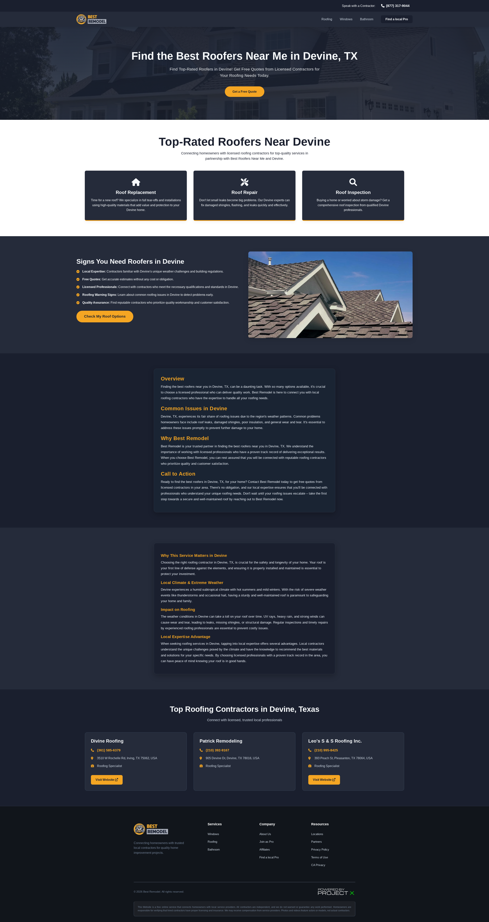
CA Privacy (318, 865)
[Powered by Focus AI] (336, 892)
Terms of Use (319, 857)
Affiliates (264, 849)
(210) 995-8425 (326, 750)
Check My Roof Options (105, 316)
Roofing (326, 19)
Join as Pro (266, 841)
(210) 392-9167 (217, 750)
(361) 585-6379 (109, 750)
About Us (265, 834)
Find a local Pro (396, 19)
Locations (317, 834)
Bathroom (366, 19)
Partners (316, 841)
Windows (346, 19)
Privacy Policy (320, 849)
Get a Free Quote (244, 91)
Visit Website (105, 779)
